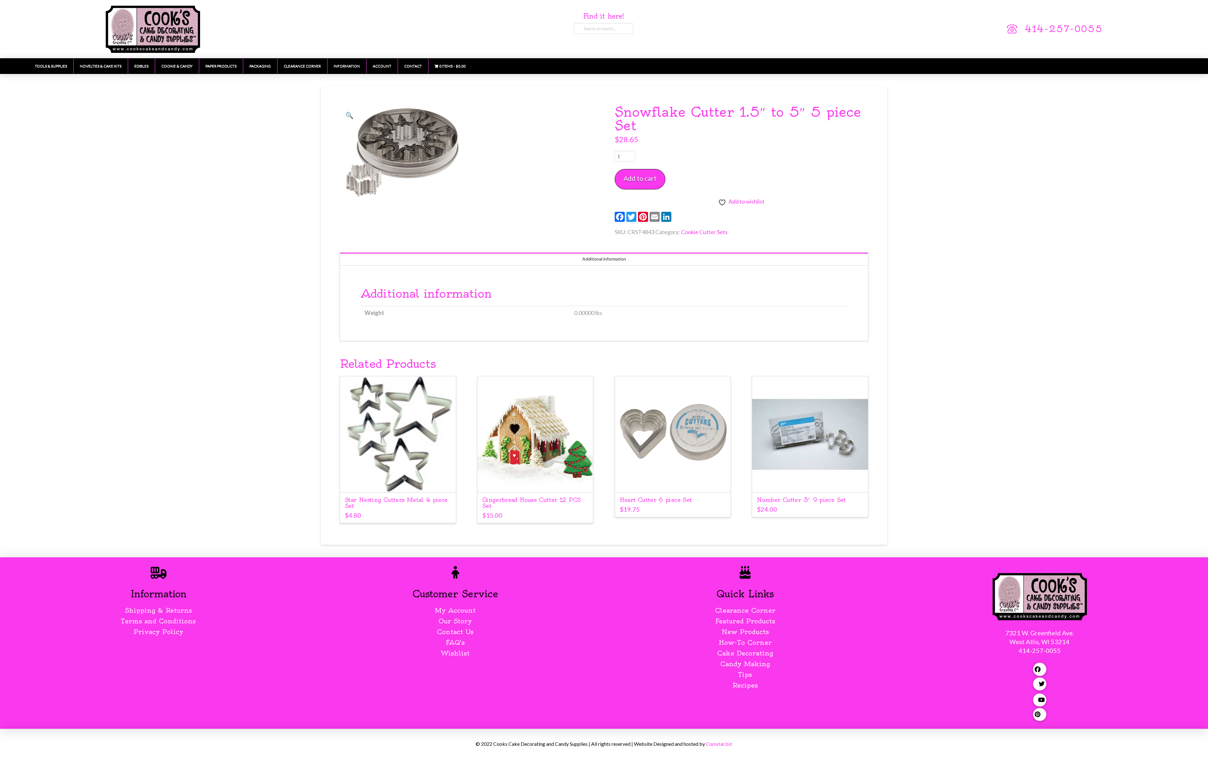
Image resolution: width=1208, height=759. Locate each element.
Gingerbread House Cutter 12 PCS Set (531, 502)
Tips (745, 674)
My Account (455, 610)
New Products (745, 632)
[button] (349, 115)
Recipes (745, 685)
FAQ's (455, 642)
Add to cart (640, 178)
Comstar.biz (719, 744)
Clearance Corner (745, 610)
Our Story (455, 621)
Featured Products (745, 621)
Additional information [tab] (604, 258)
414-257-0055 (1064, 29)
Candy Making (745, 664)
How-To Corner (745, 642)
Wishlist (455, 653)
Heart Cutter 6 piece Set (656, 499)
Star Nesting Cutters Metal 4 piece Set (396, 502)
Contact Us (455, 632)
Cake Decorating (745, 653)
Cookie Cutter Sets (704, 231)
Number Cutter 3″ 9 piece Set (801, 499)
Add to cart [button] (400, 481)
